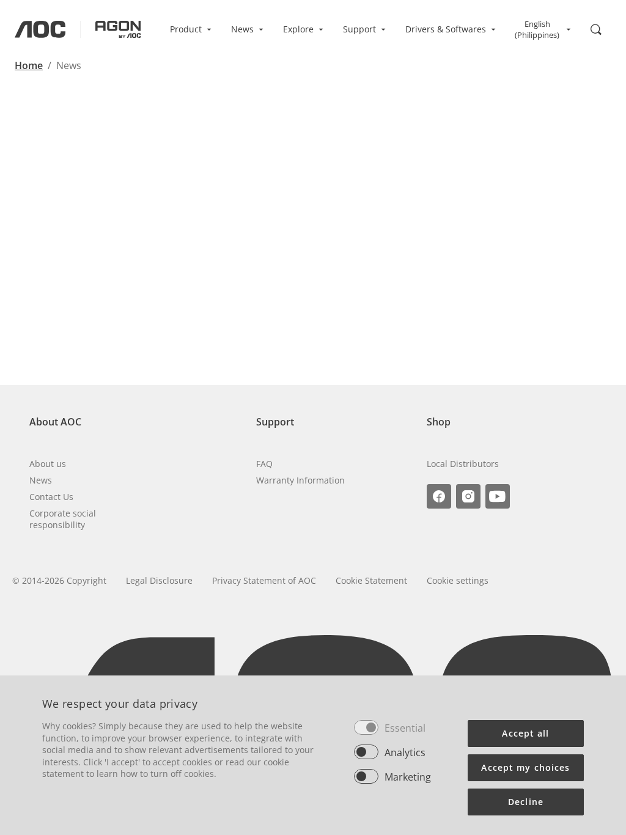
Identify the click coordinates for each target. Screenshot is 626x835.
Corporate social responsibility (62, 519)
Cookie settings (457, 580)
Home (29, 65)
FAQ (264, 463)
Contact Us (51, 496)
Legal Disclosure (159, 580)
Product (186, 29)
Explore (298, 29)
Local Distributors (463, 463)
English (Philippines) (537, 29)
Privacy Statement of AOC (264, 580)
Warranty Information (300, 480)
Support (359, 29)
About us (47, 463)
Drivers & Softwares (445, 29)
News (242, 29)
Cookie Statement (371, 580)
